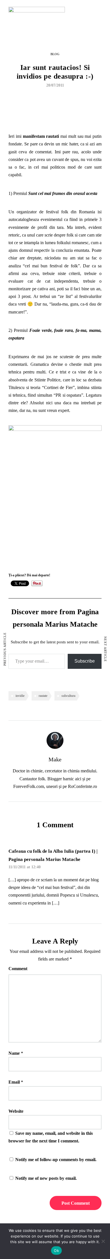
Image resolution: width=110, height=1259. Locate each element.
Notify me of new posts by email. (46, 1178)
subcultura (68, 696)
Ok (56, 1250)
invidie (20, 696)
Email (14, 1082)
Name (14, 1053)
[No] (103, 1241)
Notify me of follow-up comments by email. (55, 1159)
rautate (43, 696)
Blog (55, 54)
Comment (17, 968)
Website (15, 1111)
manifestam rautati (41, 136)
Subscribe (84, 661)
